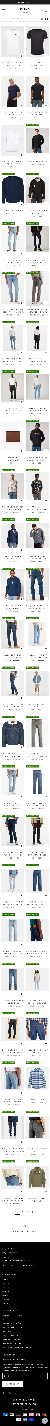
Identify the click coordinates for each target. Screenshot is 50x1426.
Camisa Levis (37, 1099)
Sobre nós (6, 1331)
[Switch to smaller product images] (46, 18)
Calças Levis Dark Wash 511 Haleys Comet (12, 854)
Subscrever (12, 1384)
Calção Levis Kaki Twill (37, 706)
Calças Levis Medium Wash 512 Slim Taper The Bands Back (13, 706)
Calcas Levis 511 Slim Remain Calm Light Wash (13, 360)
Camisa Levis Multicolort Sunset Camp (37, 508)
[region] (25, 1229)
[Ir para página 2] (32, 1212)
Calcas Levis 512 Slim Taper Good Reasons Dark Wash (37, 261)
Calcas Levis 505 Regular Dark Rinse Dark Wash (13, 409)
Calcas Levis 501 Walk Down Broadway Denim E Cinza (37, 311)
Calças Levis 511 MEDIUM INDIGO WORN (37, 1002)
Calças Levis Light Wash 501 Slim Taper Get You (37, 656)
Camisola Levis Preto (37, 161)
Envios (5, 1319)
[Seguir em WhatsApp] (16, 1393)
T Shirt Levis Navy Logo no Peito (12, 113)
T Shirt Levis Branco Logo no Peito (13, 64)
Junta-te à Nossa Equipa (12, 1335)
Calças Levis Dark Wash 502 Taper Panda (12, 656)
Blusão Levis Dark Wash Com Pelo (12, 755)
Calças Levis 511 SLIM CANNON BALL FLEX (13, 952)
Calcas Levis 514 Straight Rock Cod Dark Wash (37, 360)
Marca (5, 1303)
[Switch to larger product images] (42, 18)
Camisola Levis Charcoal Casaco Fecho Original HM (37, 557)
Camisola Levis (37, 1198)
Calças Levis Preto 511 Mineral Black (37, 854)
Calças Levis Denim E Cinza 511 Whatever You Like (37, 755)
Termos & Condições (11, 1339)
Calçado (6, 1291)
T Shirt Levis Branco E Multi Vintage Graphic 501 (13, 508)
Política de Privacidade (12, 1327)
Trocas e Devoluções (11, 1323)
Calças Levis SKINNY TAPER (37, 1150)
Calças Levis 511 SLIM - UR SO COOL (13, 1002)
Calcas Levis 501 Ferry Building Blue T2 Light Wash (37, 409)
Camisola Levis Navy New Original (13, 607)
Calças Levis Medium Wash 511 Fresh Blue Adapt (37, 804)
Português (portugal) (23, 1404)
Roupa (5, 1295)
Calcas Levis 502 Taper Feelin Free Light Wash (13, 261)
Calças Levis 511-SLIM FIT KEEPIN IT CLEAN (37, 952)
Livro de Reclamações (11, 1343)
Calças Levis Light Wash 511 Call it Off (12, 804)
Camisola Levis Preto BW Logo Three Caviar (37, 459)
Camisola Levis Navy (13, 211)
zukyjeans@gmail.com (10, 1253)
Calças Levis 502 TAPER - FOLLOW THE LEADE (37, 903)
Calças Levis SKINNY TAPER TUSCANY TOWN (13, 1199)
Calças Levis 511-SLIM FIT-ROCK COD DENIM (13, 1051)
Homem (5, 1279)
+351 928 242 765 (8, 1258)
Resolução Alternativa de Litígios (16, 1347)
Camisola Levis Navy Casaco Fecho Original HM (13, 557)
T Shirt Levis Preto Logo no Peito (37, 64)
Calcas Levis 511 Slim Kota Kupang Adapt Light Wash (13, 311)
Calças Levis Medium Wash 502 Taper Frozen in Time (37, 607)
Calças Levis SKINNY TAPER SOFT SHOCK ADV (12, 1150)
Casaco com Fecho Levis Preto (37, 212)
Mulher (5, 1283)
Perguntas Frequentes (12, 1315)
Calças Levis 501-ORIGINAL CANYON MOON (13, 1100)
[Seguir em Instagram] (10, 1393)
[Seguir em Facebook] (3, 1393)
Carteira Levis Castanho (13, 459)
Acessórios (7, 1299)
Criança (5, 1287)
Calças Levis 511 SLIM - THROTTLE (37, 1051)
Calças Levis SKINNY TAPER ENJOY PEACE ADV (12, 903)
